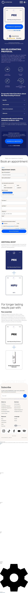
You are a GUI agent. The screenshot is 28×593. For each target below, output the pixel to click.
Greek (15, 420)
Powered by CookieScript (2, 592)
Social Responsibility (5, 411)
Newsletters (3, 420)
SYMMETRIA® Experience (6, 407)
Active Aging (16, 404)
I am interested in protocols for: (8, 183)
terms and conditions (10, 226)
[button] (14, 578)
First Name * (4, 200)
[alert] (14, 517)
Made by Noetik (24, 437)
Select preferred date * (6, 177)
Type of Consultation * (6, 172)
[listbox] (14, 174)
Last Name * (4, 206)
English (15, 418)
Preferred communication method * (9, 221)
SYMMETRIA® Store (18, 411)
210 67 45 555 (16, 30)
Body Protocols (17, 407)
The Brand (3, 404)
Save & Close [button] (1, 562)
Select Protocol (5, 190)
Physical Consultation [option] (6, 174)
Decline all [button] (1, 563)
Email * (3, 216)
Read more (1, 443)
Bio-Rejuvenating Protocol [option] (7, 192)
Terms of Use (14, 435)
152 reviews (18, 38)
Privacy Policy (17, 228)
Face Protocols (17, 406)
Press (2, 424)
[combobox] (14, 193)
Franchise (3, 426)
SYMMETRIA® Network (5, 406)
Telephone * (4, 211)
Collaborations (4, 409)
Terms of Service (22, 228)
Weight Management (18, 409)
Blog (2, 418)
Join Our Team (4, 413)
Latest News (3, 422)
